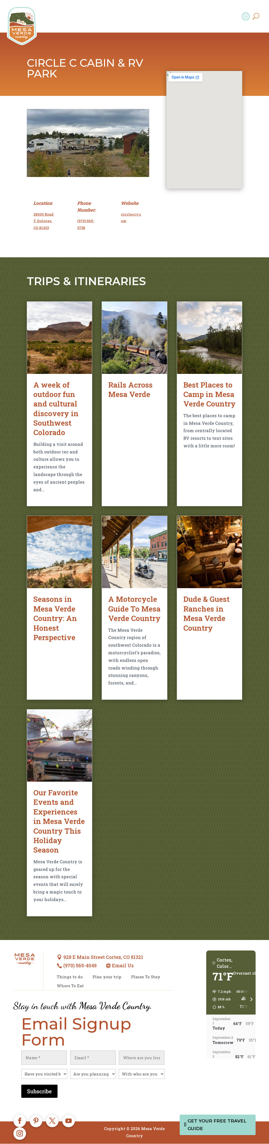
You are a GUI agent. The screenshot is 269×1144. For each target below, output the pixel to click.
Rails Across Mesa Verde (130, 389)
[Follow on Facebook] (19, 1121)
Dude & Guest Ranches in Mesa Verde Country (206, 613)
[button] (220, 999)
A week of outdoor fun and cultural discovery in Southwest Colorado (56, 408)
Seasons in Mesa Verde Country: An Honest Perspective (55, 618)
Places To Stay (145, 976)
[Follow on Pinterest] (36, 1121)
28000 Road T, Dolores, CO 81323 (43, 221)
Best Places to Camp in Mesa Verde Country (209, 394)
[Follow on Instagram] (19, 1133)
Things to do (70, 976)
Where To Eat (70, 985)
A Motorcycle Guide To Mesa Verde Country (134, 608)
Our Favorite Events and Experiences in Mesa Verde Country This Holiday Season (59, 821)
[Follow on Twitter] (52, 1121)
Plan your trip (106, 976)
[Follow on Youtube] (68, 1121)
